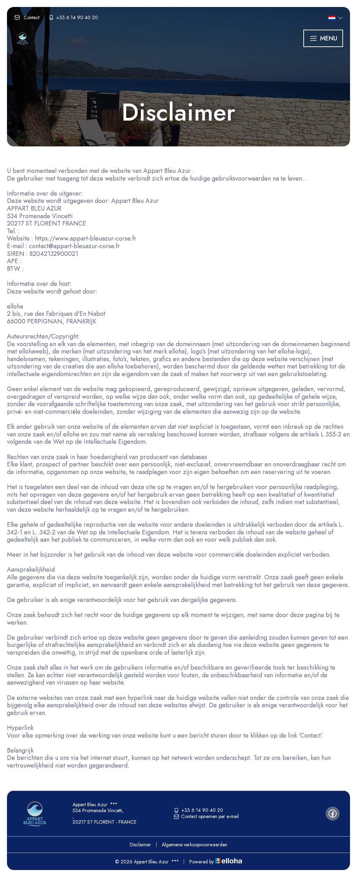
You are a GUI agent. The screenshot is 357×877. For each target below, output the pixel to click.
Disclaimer (140, 844)
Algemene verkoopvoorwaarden (194, 844)
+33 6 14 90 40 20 (202, 810)
